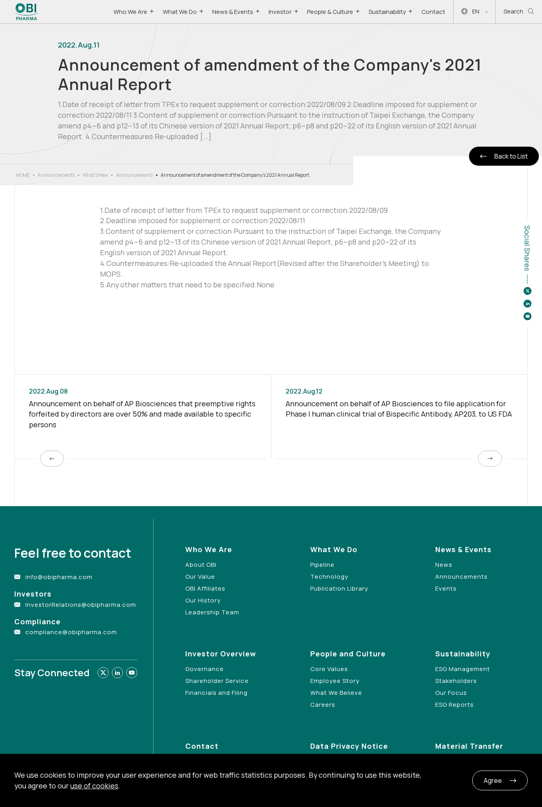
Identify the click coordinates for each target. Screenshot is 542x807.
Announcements (56, 175)
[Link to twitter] (103, 672)
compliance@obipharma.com (71, 632)
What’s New (95, 175)
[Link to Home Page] (26, 11)
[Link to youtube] (131, 672)
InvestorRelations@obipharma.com (80, 604)
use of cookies (94, 785)
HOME (23, 175)
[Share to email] (527, 316)
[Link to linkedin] (117, 672)
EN (475, 11)
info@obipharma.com (58, 577)
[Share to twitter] (527, 291)
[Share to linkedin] (527, 304)
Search (513, 11)
